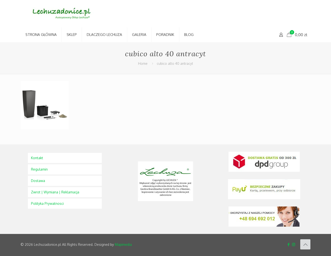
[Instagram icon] (293, 244)
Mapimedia (123, 244)
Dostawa (38, 181)
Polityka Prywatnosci (47, 203)
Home (143, 63)
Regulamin (39, 169)
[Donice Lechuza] (64, 13)
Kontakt (37, 158)
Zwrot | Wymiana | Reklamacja (55, 192)
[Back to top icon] (305, 244)
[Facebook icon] (288, 244)
